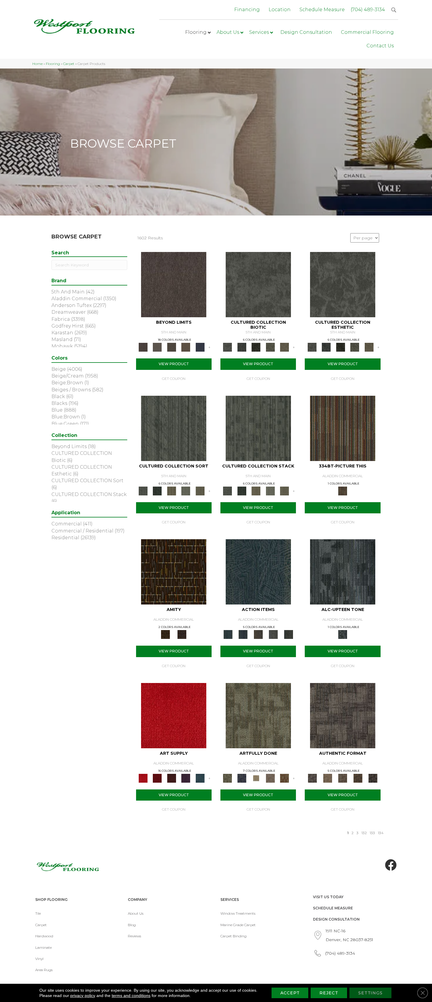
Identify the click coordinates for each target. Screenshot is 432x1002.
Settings (370, 993)
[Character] (241, 347)
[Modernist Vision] (256, 777)
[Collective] (256, 347)
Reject (328, 993)
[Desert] (157, 347)
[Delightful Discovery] (258, 715)
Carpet (68, 63)
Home (37, 63)
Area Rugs (44, 970)
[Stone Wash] (200, 777)
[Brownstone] (258, 634)
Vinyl (39, 958)
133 (372, 833)
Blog (132, 925)
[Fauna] (186, 347)
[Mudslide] (342, 427)
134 (381, 833)
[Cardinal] (173, 715)
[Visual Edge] (342, 715)
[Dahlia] (157, 777)
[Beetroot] (171, 777)
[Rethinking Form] (358, 777)
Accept (289, 993)
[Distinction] (284, 347)
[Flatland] (200, 347)
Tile (38, 913)
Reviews (134, 936)
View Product (174, 364)
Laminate (43, 947)
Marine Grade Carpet (238, 925)
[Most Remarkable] (241, 777)
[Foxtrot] (342, 571)
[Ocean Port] (243, 634)
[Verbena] (186, 777)
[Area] (173, 284)
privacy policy (82, 995)
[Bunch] (157, 490)
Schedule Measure (333, 908)
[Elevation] (171, 347)
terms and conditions (131, 995)
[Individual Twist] (342, 777)
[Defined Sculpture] (327, 777)
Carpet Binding (233, 936)
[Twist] (200, 490)
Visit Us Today (328, 897)
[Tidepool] (258, 571)
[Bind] (173, 427)
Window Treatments (237, 913)
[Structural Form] (373, 777)
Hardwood (44, 936)
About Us (135, 913)
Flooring (53, 63)
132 (364, 833)
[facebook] (391, 865)
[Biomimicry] (258, 284)
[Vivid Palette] (284, 777)
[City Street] (288, 634)
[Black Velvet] (182, 634)
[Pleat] (186, 490)
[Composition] (270, 347)
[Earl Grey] (273, 634)
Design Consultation (336, 919)
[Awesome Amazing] (270, 777)
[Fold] (171, 490)
